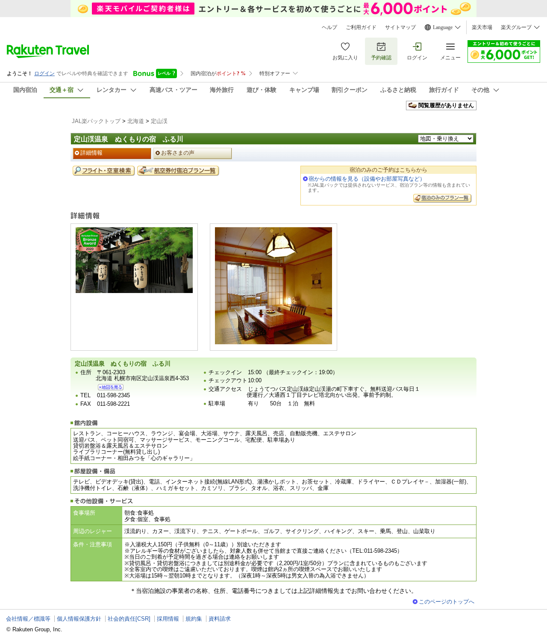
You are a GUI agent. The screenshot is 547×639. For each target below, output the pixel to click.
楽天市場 (482, 27)
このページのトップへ (446, 601)
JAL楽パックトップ (96, 121)
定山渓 (159, 121)
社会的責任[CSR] (129, 619)
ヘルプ (329, 27)
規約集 (193, 619)
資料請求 (220, 619)
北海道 (135, 121)
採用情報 (168, 619)
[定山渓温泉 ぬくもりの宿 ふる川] (111, 387)
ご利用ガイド (361, 27)
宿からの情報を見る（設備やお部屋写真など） (367, 179)
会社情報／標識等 (28, 619)
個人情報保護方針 (79, 619)
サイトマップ (400, 27)
